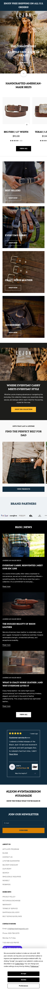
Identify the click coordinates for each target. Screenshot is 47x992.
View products (23, 489)
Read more (6, 586)
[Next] (44, 754)
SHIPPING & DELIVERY (11, 912)
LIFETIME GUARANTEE (11, 861)
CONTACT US (7, 857)
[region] (23, 42)
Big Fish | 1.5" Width (16, 132)
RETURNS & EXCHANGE (11, 901)
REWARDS (6, 884)
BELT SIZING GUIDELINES (12, 916)
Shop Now (13, 198)
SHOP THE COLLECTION (23, 409)
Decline (23, 980)
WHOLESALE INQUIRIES (12, 877)
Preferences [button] (34, 966)
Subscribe (23, 830)
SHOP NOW (23, 63)
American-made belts (12, 561)
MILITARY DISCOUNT (10, 865)
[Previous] (3, 754)
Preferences (23, 986)
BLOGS (5, 853)
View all (23, 149)
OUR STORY (7, 869)
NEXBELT (6, 880)
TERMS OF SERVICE (10, 908)
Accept (23, 974)
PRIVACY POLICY (9, 897)
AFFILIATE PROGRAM (11, 849)
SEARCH (6, 873)
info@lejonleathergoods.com (17, 929)
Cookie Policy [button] (19, 964)
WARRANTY (7, 905)
